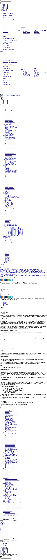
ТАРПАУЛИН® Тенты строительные (12, 227)
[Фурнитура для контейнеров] (10, 48)
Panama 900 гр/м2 (12, 275)
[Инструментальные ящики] (10, 26)
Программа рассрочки (4, 530)
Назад (6, 109)
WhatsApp (5, 545)
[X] (6, 280)
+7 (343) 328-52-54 (4, 4)
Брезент (6, 211)
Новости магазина (5, 519)
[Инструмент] (10, 22)
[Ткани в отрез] (10, 31)
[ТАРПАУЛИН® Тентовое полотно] (10, 39)
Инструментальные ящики (10, 183)
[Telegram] (12, 280)
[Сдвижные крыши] (10, 46)
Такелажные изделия (9, 176)
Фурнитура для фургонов (10, 110)
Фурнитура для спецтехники (10, 161)
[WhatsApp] (9, 280)
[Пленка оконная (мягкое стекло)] (10, 37)
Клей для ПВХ (32, 270)
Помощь (2, 528)
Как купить (7, 246)
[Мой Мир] (4, 280)
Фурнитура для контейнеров (39, 272)
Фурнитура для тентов (9, 126)
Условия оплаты (3, 529)
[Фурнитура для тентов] (10, 14)
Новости (2, 522)
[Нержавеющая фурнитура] (10, 16)
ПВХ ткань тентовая (9, 202)
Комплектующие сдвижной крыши (12, 146)
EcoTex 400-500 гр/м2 (4, 275)
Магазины (2, 525)
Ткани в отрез (7, 195)
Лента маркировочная (22, 272)
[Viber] (7, 280)
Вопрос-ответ (3, 534)
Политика (2, 526)
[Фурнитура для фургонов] (10, 12)
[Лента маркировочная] (10, 44)
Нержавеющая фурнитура (10, 137)
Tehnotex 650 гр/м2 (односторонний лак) (32, 275)
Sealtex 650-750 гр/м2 (20, 275)
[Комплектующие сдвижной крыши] (10, 18)
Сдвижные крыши (8, 239)
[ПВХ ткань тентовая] (10, 33)
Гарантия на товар (4, 532)
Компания (7, 254)
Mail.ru (4, 544)
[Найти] (0, 3)
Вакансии (2, 524)
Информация (3, 527)
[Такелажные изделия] (10, 24)
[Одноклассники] (2, 280)
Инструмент (7, 167)
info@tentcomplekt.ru (4, 553)
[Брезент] (10, 35)
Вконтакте (5, 543)
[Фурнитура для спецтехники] (10, 20)
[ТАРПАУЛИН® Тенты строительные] (10, 41)
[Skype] (10, 280)
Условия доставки (3, 531)
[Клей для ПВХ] (10, 29)
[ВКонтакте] (1, 280)
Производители (3, 535)
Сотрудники (2, 523)
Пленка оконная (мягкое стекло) (11, 219)
